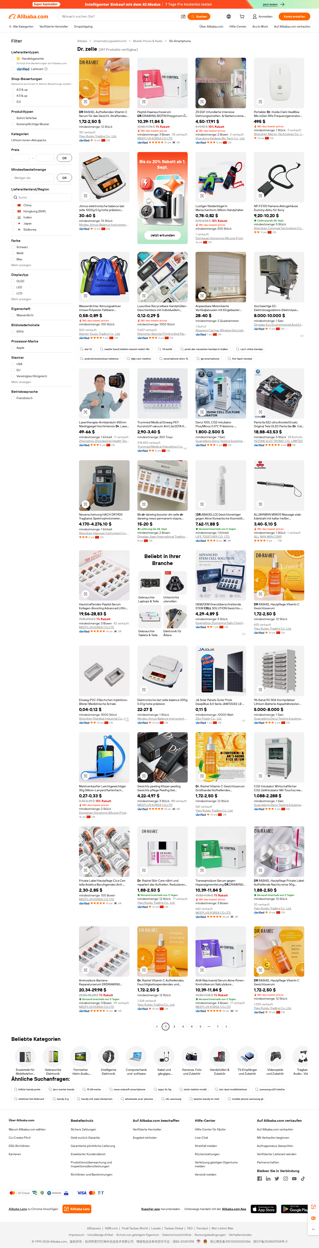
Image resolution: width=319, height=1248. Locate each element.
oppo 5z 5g (164, 1089)
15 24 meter (94, 1089)
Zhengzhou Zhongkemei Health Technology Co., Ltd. (104, 441)
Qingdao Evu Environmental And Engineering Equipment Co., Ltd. (279, 324)
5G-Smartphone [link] (180, 41)
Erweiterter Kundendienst (88, 1154)
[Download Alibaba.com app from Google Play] (295, 1209)
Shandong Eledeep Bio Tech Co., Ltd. (220, 138)
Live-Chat (201, 1137)
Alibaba (82, 41)
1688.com (111, 1228)
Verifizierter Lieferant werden (276, 1154)
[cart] (243, 17)
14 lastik (167, 349)
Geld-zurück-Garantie (85, 1137)
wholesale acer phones (139, 1099)
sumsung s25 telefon (272, 1089)
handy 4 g (63, 1099)
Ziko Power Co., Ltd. (209, 718)
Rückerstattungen (207, 1154)
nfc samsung (173, 1099)
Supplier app (150, 1209)
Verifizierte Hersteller (147, 1129)
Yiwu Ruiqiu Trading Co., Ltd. (98, 136)
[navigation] (41, 534)
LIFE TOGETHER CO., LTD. (213, 536)
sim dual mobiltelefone (233, 1089)
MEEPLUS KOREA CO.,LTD (155, 138)
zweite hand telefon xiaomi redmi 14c (127, 349)
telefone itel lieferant (31, 1099)
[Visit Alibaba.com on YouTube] (294, 1178)
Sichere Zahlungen (83, 1129)
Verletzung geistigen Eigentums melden (216, 1164)
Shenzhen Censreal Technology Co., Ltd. (279, 228)
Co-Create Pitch (20, 1137)
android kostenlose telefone (101, 358)
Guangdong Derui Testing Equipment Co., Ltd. (221, 441)
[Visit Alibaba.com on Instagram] (285, 1178)
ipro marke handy (63, 1089)
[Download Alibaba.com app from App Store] (264, 1209)
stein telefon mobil (195, 1089)
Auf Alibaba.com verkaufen (275, 1129)
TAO (189, 1228)
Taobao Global (173, 1228)
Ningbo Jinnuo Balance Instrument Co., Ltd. (104, 224)
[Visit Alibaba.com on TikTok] (303, 1178)
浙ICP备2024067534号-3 (270, 1241)
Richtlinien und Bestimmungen (91, 1174)
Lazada (156, 1228)
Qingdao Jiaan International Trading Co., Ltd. (162, 536)
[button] (183, 16)
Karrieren (15, 1154)
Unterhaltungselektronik (110, 41)
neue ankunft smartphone (129, 1089)
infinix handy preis (29, 1089)
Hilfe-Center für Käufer (210, 1129)
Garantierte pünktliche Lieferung (93, 1146)
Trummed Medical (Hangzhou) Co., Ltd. (162, 446)
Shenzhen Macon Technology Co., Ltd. (279, 134)
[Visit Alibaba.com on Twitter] (277, 1178)
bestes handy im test (206, 1099)
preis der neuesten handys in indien (206, 349)
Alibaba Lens (18, 1209)
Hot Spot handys (242, 358)
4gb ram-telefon (141, 358)
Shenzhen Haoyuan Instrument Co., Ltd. (104, 533)
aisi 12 (88, 349)
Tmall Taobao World (135, 1228)
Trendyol (202, 1228)
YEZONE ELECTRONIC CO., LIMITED (278, 441)
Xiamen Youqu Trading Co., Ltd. (99, 334)
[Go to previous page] (157, 1026)
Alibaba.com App (234, 1209)
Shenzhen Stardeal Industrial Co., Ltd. (104, 718)
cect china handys (251, 349)
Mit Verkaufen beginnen (273, 1137)
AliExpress (94, 1228)
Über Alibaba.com (21, 1120)
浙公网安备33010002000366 (230, 1241)
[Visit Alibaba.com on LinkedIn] (268, 1178)
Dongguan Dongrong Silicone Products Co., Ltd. (221, 238)
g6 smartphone (210, 358)
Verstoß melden (205, 1174)
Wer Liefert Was (222, 1228)
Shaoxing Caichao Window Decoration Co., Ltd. (221, 330)
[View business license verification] (199, 1241)
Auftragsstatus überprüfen (275, 1146)
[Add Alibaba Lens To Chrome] (76, 1209)
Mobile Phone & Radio (148, 41)
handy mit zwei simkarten (96, 1099)
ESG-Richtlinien (19, 1146)
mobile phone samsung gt (247, 1099)
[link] (313, 1206)
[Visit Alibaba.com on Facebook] (259, 1178)
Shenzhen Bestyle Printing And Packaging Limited (162, 334)
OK (64, 158)
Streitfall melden (206, 1146)
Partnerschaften (268, 1162)
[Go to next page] (226, 1026)
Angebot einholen (145, 1137)
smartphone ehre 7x (176, 358)
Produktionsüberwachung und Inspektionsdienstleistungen (91, 1164)
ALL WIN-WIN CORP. (268, 536)
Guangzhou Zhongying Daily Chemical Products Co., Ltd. (221, 623)
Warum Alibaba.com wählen (27, 1129)
